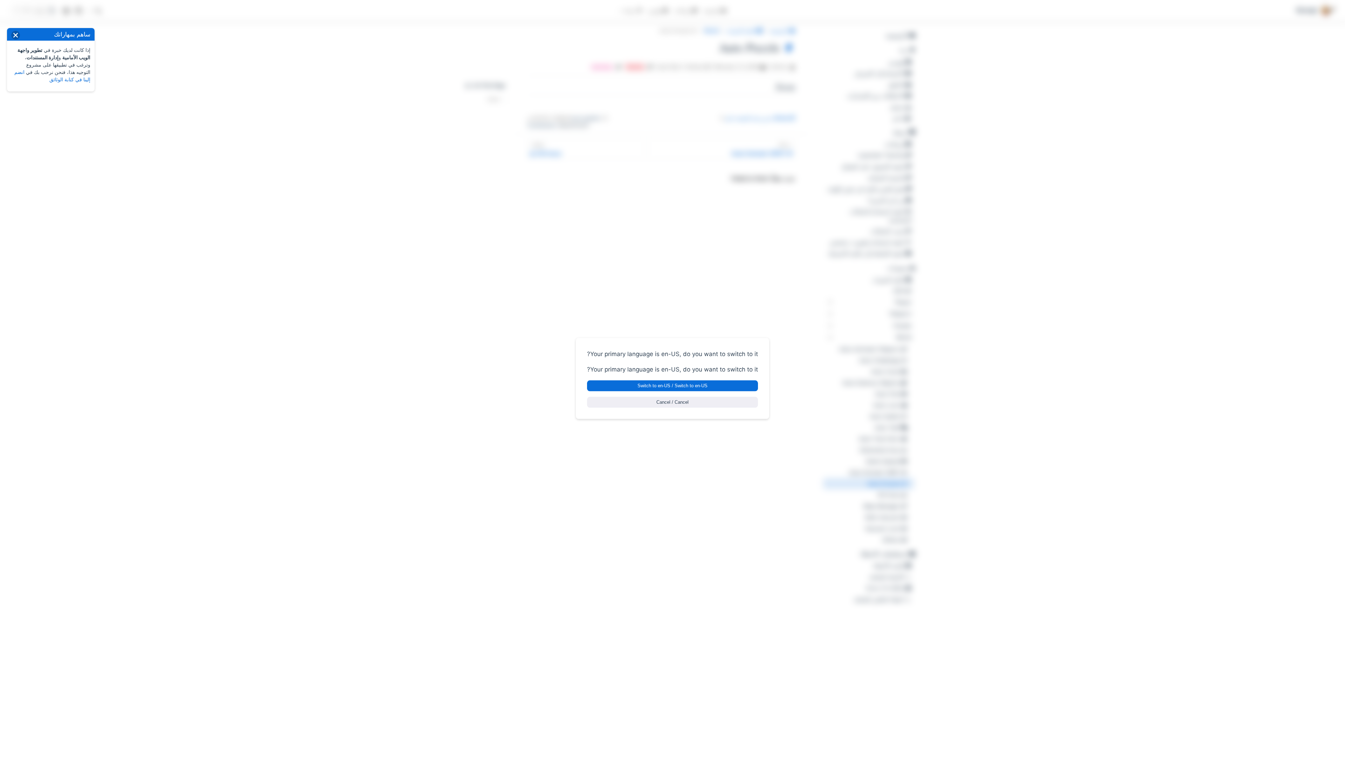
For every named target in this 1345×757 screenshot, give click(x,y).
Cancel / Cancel (672, 402)
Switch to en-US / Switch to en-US (672, 386)
